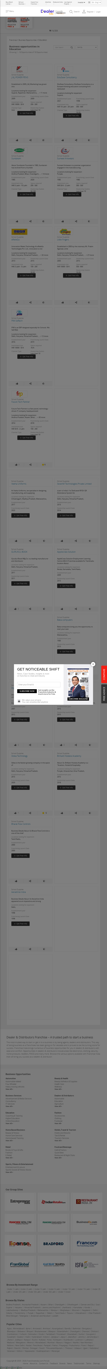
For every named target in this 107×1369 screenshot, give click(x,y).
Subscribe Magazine (78, 699)
